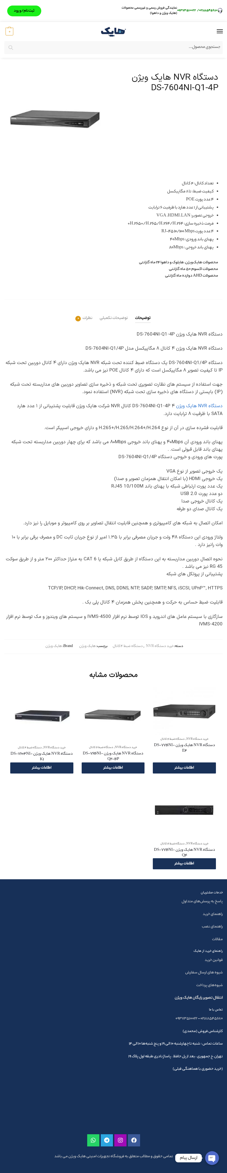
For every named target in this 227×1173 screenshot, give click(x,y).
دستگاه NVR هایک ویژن (199, 406)
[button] (24, 11)
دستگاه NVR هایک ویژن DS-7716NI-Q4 (184, 853)
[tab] (143, 314)
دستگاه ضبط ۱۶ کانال (173, 739)
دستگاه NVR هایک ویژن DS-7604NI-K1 (42, 756)
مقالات (217, 939)
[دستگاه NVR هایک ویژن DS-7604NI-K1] (41, 715)
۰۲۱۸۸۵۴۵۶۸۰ (208, 10)
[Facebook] (134, 1140)
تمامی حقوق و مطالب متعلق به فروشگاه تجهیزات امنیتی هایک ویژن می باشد (113, 1156)
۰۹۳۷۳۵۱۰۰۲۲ (187, 10)
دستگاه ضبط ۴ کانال (128, 646)
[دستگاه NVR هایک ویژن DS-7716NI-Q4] (184, 811)
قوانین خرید (214, 960)
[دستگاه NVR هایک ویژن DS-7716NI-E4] (184, 711)
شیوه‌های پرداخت (209, 985)
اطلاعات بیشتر (184, 768)
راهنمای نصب (212, 927)
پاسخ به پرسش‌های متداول (202, 901)
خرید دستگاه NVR (160, 646)
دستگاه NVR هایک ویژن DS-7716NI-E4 (184, 748)
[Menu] (214, 31)
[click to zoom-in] (56, 119)
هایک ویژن (87, 646)
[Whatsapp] (93, 1140)
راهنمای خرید (213, 914)
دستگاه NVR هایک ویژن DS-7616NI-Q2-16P (113, 756)
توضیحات (143, 318)
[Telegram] (107, 1140)
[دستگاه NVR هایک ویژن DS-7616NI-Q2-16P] (113, 715)
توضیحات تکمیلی (114, 318)
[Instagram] (120, 1140)
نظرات (87, 318)
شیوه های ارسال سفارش (204, 973)
